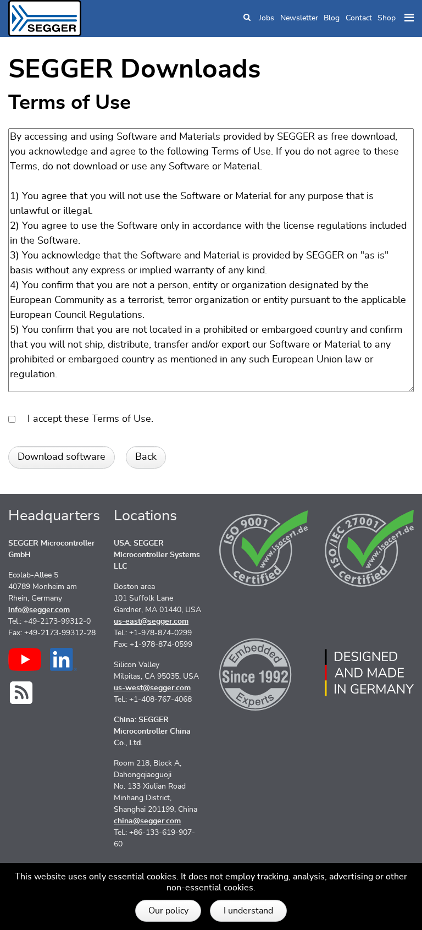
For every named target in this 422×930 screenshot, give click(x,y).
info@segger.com (39, 610)
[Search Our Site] (247, 18)
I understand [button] (248, 910)
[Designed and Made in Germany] (369, 672)
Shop (386, 18)
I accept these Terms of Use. (86, 419)
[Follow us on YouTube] (24, 659)
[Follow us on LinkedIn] (63, 659)
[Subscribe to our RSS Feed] (21, 693)
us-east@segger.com (151, 621)
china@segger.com (147, 821)
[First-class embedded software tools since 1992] (263, 672)
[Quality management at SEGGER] (263, 548)
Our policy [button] (168, 910)
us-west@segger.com (152, 688)
